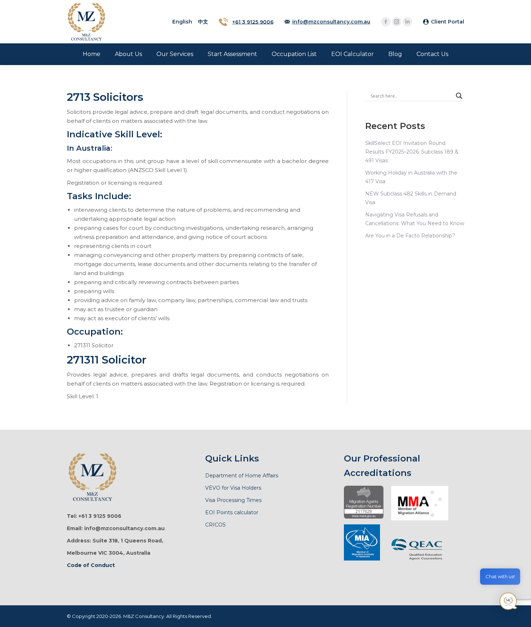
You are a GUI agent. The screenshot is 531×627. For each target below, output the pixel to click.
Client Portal (447, 21)
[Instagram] (396, 21)
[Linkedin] (407, 21)
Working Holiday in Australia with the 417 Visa (411, 177)
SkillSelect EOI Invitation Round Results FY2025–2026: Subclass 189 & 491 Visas (411, 152)
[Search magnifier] (459, 96)
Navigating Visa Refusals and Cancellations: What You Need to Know (414, 219)
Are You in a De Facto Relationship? (410, 235)
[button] (508, 603)
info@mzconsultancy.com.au (331, 21)
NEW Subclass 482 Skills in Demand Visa (410, 198)
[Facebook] (385, 21)
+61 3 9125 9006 (252, 21)
